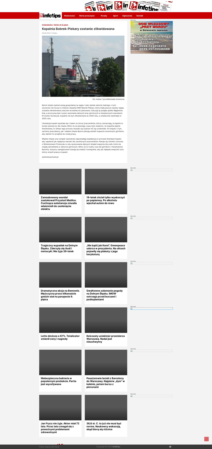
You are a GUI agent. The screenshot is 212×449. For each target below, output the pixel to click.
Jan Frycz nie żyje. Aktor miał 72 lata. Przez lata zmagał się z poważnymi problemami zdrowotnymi (60, 428)
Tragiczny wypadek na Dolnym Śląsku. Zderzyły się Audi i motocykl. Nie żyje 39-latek (59, 248)
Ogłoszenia (127, 16)
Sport (115, 16)
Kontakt (139, 16)
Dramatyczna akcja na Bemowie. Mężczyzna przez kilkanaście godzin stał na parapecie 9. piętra (60, 295)
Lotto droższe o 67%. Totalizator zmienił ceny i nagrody (60, 337)
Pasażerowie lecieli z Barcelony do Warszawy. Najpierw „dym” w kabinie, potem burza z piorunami (105, 382)
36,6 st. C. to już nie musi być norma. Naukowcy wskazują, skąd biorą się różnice (103, 426)
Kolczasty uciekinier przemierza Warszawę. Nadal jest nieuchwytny (105, 339)
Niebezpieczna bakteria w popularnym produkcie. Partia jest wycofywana (58, 381)
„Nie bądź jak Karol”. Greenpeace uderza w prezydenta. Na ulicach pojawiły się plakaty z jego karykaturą (105, 250)
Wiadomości (69, 16)
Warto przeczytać (87, 16)
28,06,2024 (46, 33)
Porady (104, 16)
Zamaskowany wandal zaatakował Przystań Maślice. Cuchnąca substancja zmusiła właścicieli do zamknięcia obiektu (59, 203)
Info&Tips (116, 447)
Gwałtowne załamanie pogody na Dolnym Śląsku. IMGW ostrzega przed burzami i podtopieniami (104, 295)
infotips (54, 33)
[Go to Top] (206, 439)
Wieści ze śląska (61, 25)
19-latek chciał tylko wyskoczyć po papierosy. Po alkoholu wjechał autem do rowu (105, 200)
